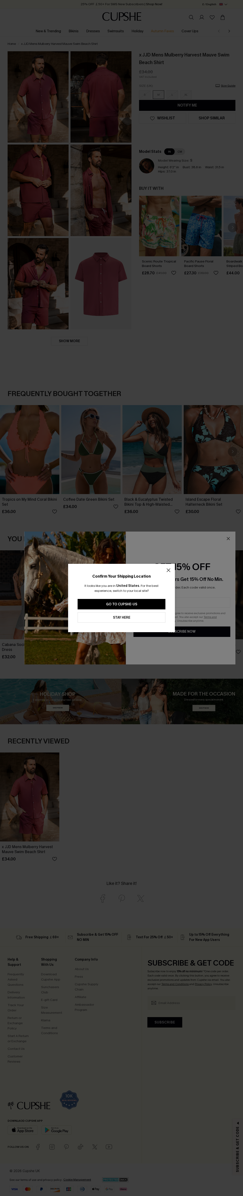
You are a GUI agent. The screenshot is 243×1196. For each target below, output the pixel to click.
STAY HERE (121, 617)
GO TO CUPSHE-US (121, 604)
